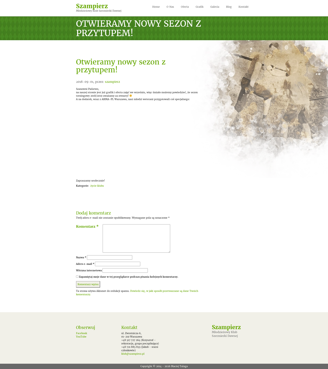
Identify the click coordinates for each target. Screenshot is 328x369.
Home (156, 6)
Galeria (214, 6)
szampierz (112, 82)
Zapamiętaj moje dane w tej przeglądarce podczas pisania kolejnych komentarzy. (128, 276)
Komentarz (87, 226)
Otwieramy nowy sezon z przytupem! (121, 65)
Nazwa (81, 257)
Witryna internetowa (89, 270)
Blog (229, 6)
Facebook (81, 333)
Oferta (185, 6)
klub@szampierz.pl (133, 353)
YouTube (81, 336)
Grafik (199, 6)
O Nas (170, 6)
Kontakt (243, 6)
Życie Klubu (97, 185)
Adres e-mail (85, 264)
